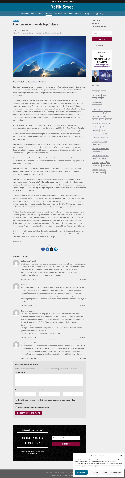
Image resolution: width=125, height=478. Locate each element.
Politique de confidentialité (67, 472)
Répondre (82, 279)
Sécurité (102, 162)
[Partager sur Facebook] (43, 249)
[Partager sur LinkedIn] (56, 249)
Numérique (95, 137)
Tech (61, 33)
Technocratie (96, 165)
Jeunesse (95, 134)
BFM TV (105, 95)
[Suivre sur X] (91, 14)
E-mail (41, 390)
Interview (104, 130)
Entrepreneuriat (97, 113)
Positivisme (41, 33)
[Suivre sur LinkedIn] (97, 14)
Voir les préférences (112, 472)
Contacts (50, 472)
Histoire (104, 123)
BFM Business (96, 95)
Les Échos (34, 33)
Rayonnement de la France (100, 148)
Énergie (102, 172)
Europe (102, 116)
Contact (78, 14)
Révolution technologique (52, 33)
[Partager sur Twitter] (47, 249)
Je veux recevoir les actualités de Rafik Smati (33, 407)
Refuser (95, 472)
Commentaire (20, 372)
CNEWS (101, 99)
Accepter (81, 472)
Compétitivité (96, 102)
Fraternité (108, 120)
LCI (106, 134)
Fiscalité (95, 120)
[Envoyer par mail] (51, 249)
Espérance (26, 33)
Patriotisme (104, 137)
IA (30, 33)
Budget (94, 99)
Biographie (68, 14)
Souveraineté (102, 158)
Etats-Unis (95, 116)
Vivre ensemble (106, 165)
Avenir (20, 33)
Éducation (95, 172)
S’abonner (25, 14)
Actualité (58, 14)
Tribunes (49, 14)
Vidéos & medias (37, 14)
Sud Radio (95, 162)
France (101, 120)
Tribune (16, 21)
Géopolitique (96, 123)
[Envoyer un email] (94, 14)
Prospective (96, 144)
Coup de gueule (97, 106)
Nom (17, 390)
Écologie (95, 169)
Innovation (95, 130)
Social (94, 158)
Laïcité (102, 134)
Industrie (104, 127)
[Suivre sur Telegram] (102, 14)
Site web (66, 390)
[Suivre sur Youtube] (99, 14)
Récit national (96, 151)
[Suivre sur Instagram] (88, 14)
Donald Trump (96, 109)
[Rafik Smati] (62, 7)
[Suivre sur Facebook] (85, 14)
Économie (102, 169)
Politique (95, 141)
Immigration (96, 127)
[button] (121, 456)
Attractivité (96, 92)
